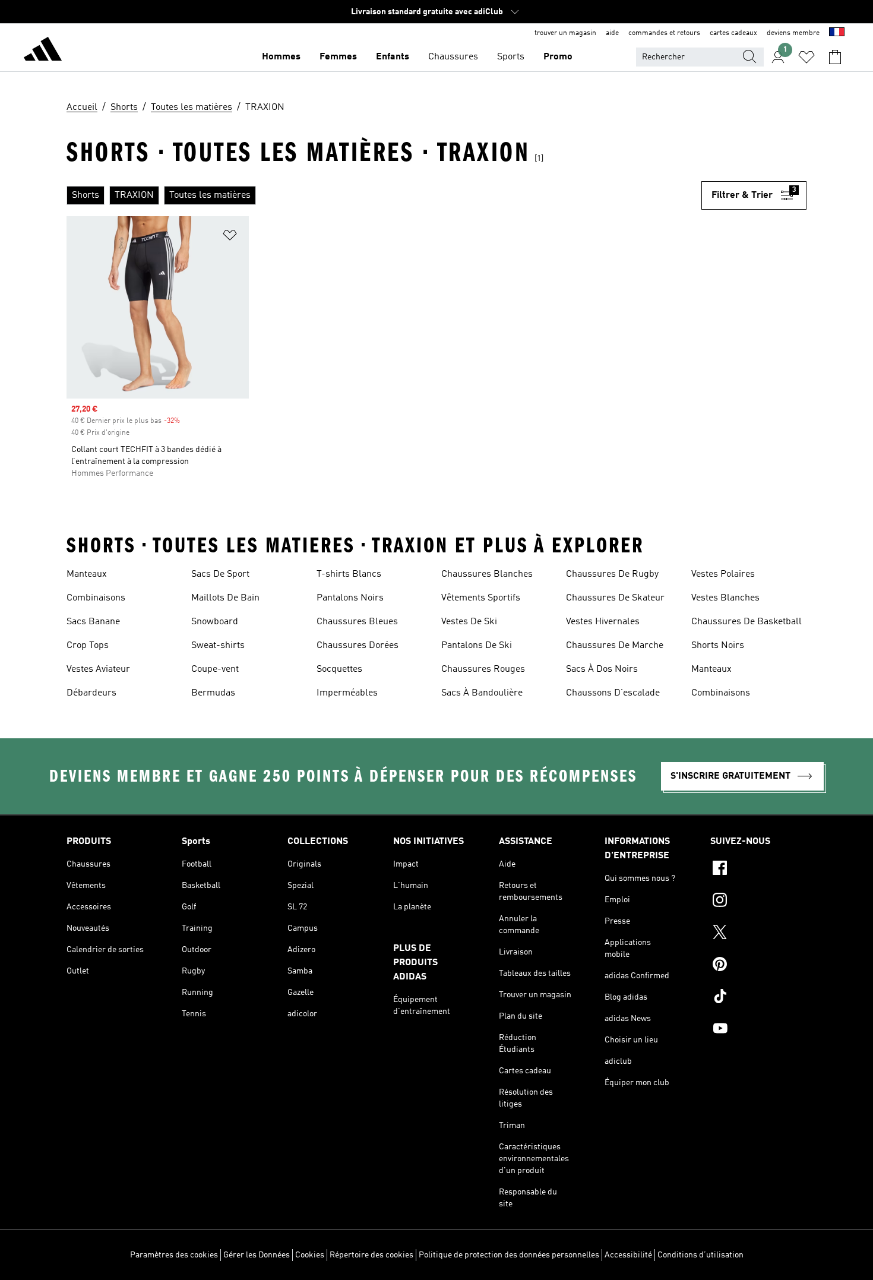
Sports (510, 57)
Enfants (392, 57)
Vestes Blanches (725, 598)
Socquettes (339, 669)
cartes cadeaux (733, 33)
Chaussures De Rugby (612, 574)
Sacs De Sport (220, 574)
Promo (557, 57)
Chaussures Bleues (357, 622)
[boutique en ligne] (43, 51)
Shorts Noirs (717, 645)
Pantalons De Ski (476, 645)
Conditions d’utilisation (700, 1255)
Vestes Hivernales (603, 622)
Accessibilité (628, 1255)
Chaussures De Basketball (746, 622)
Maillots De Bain (225, 598)
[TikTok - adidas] (758, 998)
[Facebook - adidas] (758, 870)
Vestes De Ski (469, 622)
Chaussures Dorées (357, 645)
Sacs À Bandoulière (482, 693)
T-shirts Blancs (349, 574)
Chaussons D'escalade (613, 693)
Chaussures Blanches (487, 574)
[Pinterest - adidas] (758, 966)
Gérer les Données (256, 1255)
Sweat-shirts (218, 645)
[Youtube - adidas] (758, 1030)
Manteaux (87, 574)
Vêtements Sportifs (480, 598)
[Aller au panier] (835, 57)
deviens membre (793, 33)
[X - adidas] (758, 934)
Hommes (281, 57)
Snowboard (214, 622)
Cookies (309, 1255)
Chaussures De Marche (614, 645)
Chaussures (453, 57)
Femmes (338, 57)
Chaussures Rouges (483, 669)
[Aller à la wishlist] (806, 57)
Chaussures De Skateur (615, 598)
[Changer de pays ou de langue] (836, 33)
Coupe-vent (215, 669)
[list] (384, 195)
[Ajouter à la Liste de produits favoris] (229, 237)
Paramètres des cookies (174, 1255)
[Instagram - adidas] (758, 902)
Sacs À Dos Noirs (602, 669)
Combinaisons (96, 598)
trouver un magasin (565, 33)
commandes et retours (664, 33)
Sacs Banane (93, 622)
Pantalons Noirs (350, 598)
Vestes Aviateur (98, 669)
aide (612, 33)
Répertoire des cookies (371, 1255)
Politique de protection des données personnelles (509, 1255)
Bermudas (213, 693)
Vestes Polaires (723, 574)
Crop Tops (88, 645)
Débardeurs (91, 693)
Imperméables (347, 693)
